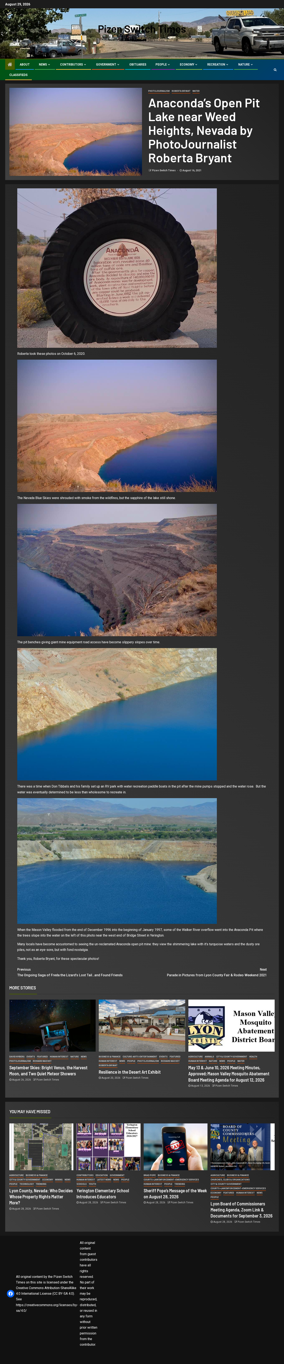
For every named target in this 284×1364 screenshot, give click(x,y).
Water (196, 91)
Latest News (104, 1180)
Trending (41, 1184)
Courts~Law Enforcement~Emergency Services (171, 1180)
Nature (244, 64)
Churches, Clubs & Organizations (230, 1180)
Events (31, 1057)
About (25, 64)
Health (253, 1057)
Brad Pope (150, 1175)
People (161, 64)
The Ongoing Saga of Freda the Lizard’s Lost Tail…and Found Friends (70, 972)
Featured (42, 1057)
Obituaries (137, 64)
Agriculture (195, 1057)
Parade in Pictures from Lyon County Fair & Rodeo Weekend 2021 (217, 972)
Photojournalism (159, 91)
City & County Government (231, 1057)
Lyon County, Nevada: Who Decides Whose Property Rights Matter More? (41, 1196)
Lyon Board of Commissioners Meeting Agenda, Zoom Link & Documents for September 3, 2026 (242, 1210)
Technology (27, 1184)
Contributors (71, 64)
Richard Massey (42, 1061)
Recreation (216, 64)
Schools (82, 1184)
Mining (59, 1180)
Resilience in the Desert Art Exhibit (130, 1072)
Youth (92, 1184)
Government (106, 64)
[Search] (275, 70)
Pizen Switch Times (142, 28)
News (43, 64)
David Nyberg (17, 1057)
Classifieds (18, 75)
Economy (187, 64)
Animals (209, 1057)
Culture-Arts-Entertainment (140, 1057)
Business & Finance (110, 1057)
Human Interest (59, 1057)
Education (102, 1175)
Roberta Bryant (181, 91)
